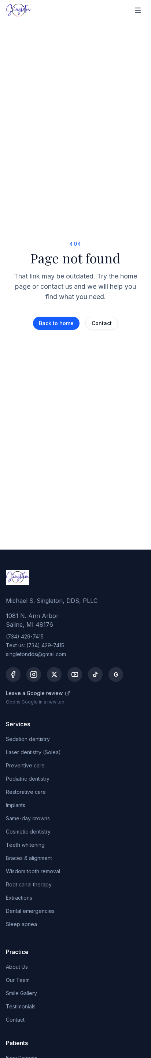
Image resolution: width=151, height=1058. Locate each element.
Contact (102, 323)
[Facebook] (13, 674)
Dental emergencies (30, 911)
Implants (15, 805)
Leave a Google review (34, 693)
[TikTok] (95, 674)
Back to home (56, 323)
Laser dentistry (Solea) (33, 752)
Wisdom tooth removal (33, 871)
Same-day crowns (28, 818)
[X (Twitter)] (54, 674)
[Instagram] (33, 674)
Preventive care (25, 765)
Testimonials (21, 1006)
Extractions (19, 898)
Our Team (18, 980)
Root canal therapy (29, 884)
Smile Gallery (21, 993)
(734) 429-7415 (25, 636)
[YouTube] (74, 674)
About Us (17, 967)
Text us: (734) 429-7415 (35, 645)
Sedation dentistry (28, 739)
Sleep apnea (21, 924)
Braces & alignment (29, 858)
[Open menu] (137, 10)
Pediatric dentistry (27, 778)
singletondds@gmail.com (36, 654)
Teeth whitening (25, 845)
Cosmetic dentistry (28, 831)
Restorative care (26, 792)
